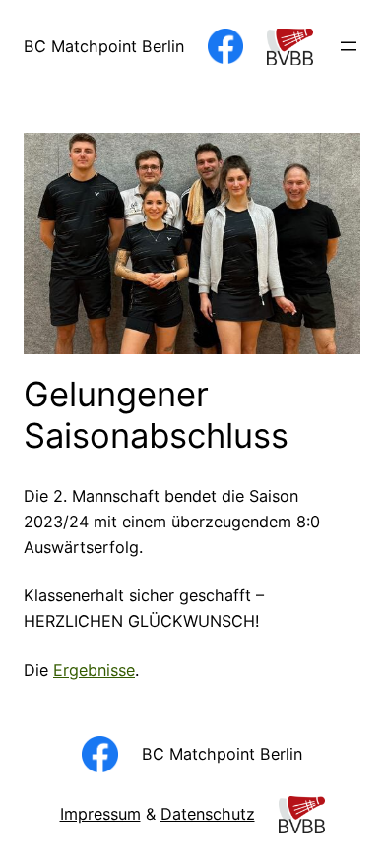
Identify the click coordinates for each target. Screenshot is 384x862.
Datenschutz (207, 814)
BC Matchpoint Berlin (104, 46)
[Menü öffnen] (348, 46)
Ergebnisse (94, 670)
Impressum (100, 814)
